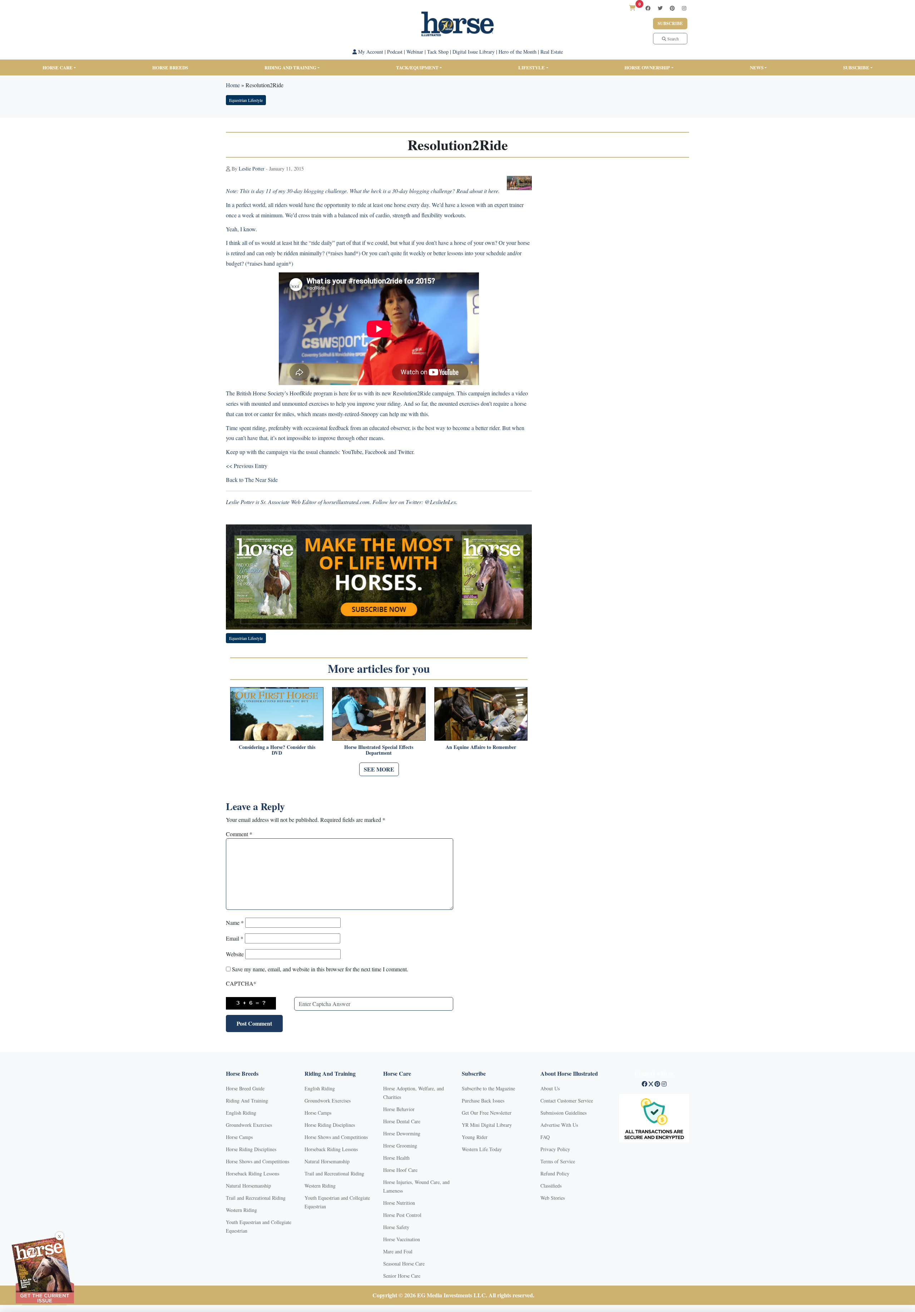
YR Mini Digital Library (487, 1124)
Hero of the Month (517, 51)
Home (233, 85)
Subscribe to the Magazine (488, 1088)
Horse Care (58, 67)
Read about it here (477, 190)
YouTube (352, 451)
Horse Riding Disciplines (251, 1149)
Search (672, 38)
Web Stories (552, 1197)
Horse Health (396, 1157)
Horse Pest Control (402, 1215)
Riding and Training (290, 67)
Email (234, 938)
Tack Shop (438, 51)
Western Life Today (482, 1149)
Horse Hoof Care (400, 1170)
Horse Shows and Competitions (257, 1161)
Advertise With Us (559, 1124)
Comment (239, 834)
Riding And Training (247, 1100)
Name (235, 922)
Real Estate (551, 51)
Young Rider (475, 1137)
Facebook (376, 451)
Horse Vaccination (401, 1239)
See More (379, 769)
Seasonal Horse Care (404, 1263)
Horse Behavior (399, 1109)
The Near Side (261, 479)
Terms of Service (557, 1161)
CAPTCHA (241, 983)
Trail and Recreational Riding (256, 1197)
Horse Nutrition (399, 1202)
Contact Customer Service (566, 1100)
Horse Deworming (401, 1133)
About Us (550, 1088)
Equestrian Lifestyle (246, 100)
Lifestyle (531, 67)
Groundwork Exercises (249, 1124)
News (756, 67)
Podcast (394, 51)
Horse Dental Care (401, 1121)
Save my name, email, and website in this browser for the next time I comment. (320, 969)
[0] (632, 7)
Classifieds (551, 1185)
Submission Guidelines (563, 1112)
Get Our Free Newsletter (486, 1112)
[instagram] (684, 8)
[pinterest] (672, 8)
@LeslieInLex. (441, 501)
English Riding (241, 1112)
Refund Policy (554, 1173)
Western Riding (241, 1210)
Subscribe (670, 23)
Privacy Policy (555, 1149)
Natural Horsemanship (248, 1185)
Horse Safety (396, 1227)
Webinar (414, 51)
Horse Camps (239, 1137)
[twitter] (660, 8)
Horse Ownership (647, 67)
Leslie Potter (251, 168)
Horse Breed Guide (245, 1088)
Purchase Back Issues (483, 1100)
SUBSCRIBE (856, 67)
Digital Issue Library (473, 51)
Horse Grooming (400, 1145)
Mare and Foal (397, 1251)
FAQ (545, 1137)
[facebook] (648, 8)
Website (235, 954)
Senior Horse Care (401, 1275)
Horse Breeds (170, 67)
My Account (370, 51)
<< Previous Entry (246, 465)
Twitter (405, 451)
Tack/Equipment (417, 67)
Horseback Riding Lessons (252, 1173)
